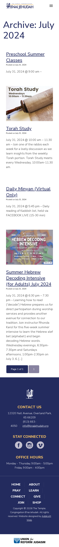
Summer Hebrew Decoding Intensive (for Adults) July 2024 (28, 278)
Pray (17, 490)
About (34, 484)
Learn (34, 490)
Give (37, 497)
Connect (18, 497)
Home (16, 484)
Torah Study (18, 128)
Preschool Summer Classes (25, 57)
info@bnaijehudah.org (35, 426)
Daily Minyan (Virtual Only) (28, 192)
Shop (37, 503)
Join (21, 503)
